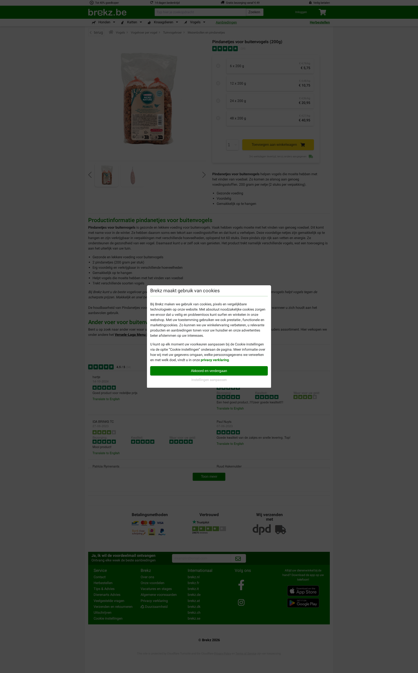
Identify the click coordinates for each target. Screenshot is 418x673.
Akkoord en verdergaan (209, 371)
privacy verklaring (215, 360)
